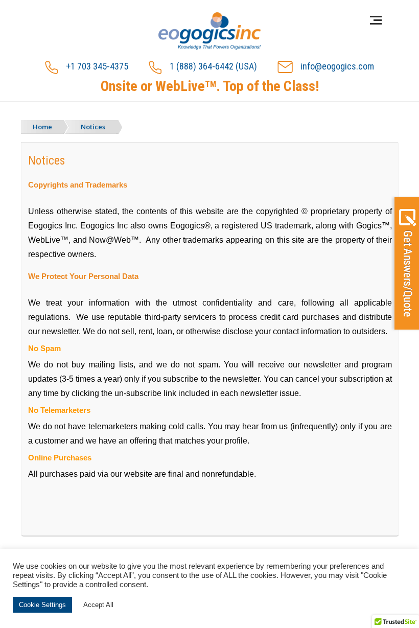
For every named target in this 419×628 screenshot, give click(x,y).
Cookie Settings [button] (42, 605)
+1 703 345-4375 (97, 66)
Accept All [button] (98, 605)
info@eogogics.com (337, 66)
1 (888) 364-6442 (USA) (213, 66)
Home (42, 126)
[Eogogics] (209, 31)
